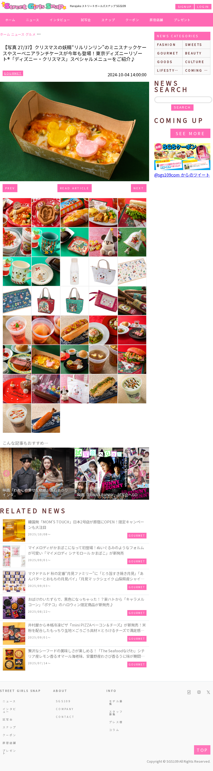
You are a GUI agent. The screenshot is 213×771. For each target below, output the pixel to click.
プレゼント (182, 19)
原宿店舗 (156, 19)
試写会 (86, 19)
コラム (114, 730)
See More (190, 133)
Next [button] (143, 474)
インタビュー (60, 19)
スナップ (108, 19)
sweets (194, 44)
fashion (166, 44)
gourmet (167, 53)
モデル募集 (116, 702)
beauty (193, 53)
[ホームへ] (33, 6)
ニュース (32, 19)
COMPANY (64, 709)
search (182, 107)
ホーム (10, 19)
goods (165, 61)
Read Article (74, 188)
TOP (202, 750)
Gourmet (13, 73)
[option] (37, 474)
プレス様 (116, 722)
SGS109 (63, 701)
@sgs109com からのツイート (182, 175)
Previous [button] (6, 474)
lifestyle (168, 70)
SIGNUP (184, 6)
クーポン (132, 19)
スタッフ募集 (116, 713)
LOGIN (203, 6)
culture (195, 61)
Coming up (197, 70)
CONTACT (64, 717)
